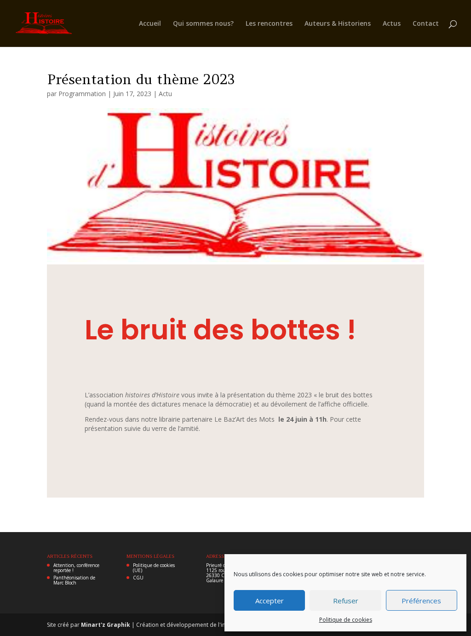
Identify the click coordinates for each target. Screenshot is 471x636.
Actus (392, 24)
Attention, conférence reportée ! (76, 567)
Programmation (82, 93)
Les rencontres (269, 24)
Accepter (269, 600)
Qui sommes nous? (203, 24)
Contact (426, 24)
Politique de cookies (345, 620)
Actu (165, 93)
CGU (138, 577)
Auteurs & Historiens (337, 24)
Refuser (345, 600)
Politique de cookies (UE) (154, 567)
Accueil (150, 24)
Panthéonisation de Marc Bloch (74, 580)
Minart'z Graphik (106, 625)
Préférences (421, 600)
